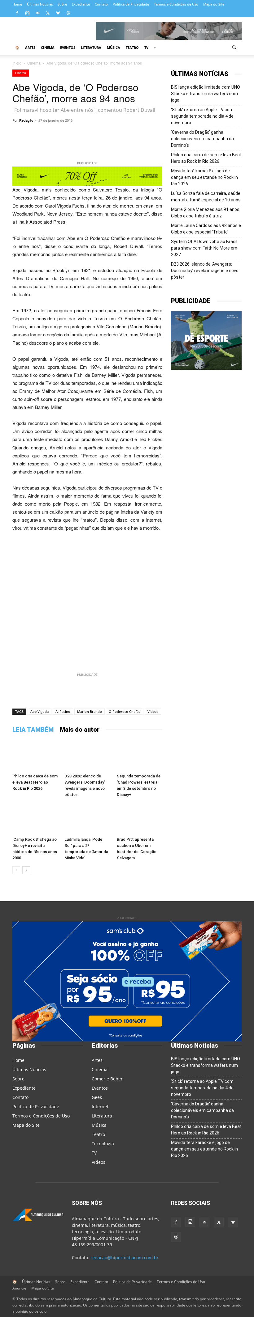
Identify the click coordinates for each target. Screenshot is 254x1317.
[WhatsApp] (82, 134)
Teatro (132, 47)
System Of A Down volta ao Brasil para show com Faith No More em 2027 (204, 248)
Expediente (81, 4)
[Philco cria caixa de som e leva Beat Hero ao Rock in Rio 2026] (35, 755)
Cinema (48, 47)
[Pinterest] (139, 134)
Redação (26, 120)
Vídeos (152, 711)
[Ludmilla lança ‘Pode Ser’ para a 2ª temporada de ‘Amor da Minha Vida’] (87, 818)
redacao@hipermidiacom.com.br (124, 1257)
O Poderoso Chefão (125, 711)
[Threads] (68, 13)
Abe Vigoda (39, 711)
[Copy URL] (68, 134)
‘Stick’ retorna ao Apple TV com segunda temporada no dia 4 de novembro (202, 116)
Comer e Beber (107, 1079)
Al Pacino (62, 711)
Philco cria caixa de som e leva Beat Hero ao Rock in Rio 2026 (35, 782)
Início (16, 62)
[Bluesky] (58, 13)
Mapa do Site (213, 4)
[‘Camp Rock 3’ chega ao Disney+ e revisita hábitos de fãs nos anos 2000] (35, 818)
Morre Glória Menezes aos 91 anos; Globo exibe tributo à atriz (205, 212)
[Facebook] (17, 13)
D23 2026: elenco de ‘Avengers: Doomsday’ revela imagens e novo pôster (205, 271)
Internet (100, 1106)
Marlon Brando (89, 711)
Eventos (67, 47)
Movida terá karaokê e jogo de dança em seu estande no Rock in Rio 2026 (204, 177)
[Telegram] (96, 134)
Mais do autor (79, 729)
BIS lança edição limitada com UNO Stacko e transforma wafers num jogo (205, 94)
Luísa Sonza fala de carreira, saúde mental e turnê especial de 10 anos (206, 196)
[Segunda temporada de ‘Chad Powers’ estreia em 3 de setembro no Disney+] (139, 755)
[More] (153, 134)
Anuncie (19, 1288)
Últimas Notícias (40, 4)
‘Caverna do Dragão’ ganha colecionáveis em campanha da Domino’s (202, 139)
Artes (30, 47)
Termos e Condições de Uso (176, 4)
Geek (97, 1097)
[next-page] (26, 870)
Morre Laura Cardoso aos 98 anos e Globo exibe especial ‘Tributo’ (206, 228)
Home (17, 4)
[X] (47, 13)
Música (113, 47)
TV (146, 47)
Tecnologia (103, 1144)
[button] (234, 48)
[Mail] (37, 13)
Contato (101, 4)
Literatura (91, 47)
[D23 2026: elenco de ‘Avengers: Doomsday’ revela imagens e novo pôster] (87, 755)
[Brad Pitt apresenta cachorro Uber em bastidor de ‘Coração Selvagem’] (139, 818)
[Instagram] (27, 13)
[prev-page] (16, 870)
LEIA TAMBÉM (33, 729)
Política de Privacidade (131, 4)
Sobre (62, 4)
